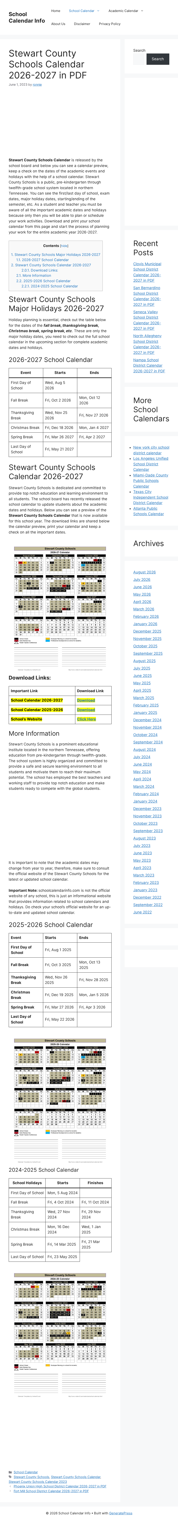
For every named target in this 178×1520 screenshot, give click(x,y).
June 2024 (142, 764)
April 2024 (142, 779)
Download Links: (39, 270)
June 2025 (142, 675)
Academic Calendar (123, 11)
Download (86, 700)
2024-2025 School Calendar (49, 286)
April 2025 (142, 690)
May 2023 (142, 860)
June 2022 (142, 912)
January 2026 (145, 624)
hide (64, 246)
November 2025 (147, 639)
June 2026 (142, 587)
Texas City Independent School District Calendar (150, 497)
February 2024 (146, 794)
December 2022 (147, 897)
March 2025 (143, 698)
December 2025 (147, 631)
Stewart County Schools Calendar (75, 1477)
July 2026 (141, 579)
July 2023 (141, 845)
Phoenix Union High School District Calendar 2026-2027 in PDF (60, 1486)
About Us (58, 24)
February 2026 (146, 616)
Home (55, 11)
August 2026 (144, 572)
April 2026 (142, 602)
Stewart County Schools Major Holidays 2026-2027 (55, 254)
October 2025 (145, 646)
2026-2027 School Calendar (42, 260)
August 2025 (144, 661)
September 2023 (148, 831)
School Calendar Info (27, 17)
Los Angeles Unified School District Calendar (150, 464)
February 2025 (146, 705)
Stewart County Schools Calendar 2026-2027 (51, 265)
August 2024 (144, 749)
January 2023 (145, 890)
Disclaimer (82, 24)
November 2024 (147, 727)
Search (139, 50)
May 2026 (142, 594)
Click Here (86, 719)
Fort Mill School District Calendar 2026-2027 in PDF (51, 1491)
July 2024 (141, 757)
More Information (33, 275)
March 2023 (143, 875)
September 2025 (148, 653)
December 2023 (147, 809)
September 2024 (148, 742)
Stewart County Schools (31, 1477)
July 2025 (141, 668)
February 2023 (146, 882)
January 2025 (145, 712)
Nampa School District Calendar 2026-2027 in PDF (149, 365)
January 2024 (145, 801)
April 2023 (142, 868)
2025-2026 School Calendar (43, 281)
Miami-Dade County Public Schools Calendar (150, 480)
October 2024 (145, 735)
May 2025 (142, 683)
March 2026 (143, 609)
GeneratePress (120, 1513)
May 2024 (142, 772)
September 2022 (148, 905)
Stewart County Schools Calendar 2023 (38, 1481)
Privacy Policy (109, 24)
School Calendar (81, 11)
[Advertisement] (60, 124)
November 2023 (147, 816)
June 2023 (142, 853)
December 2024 (147, 720)
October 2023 (145, 823)
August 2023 (144, 838)
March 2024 (143, 786)
